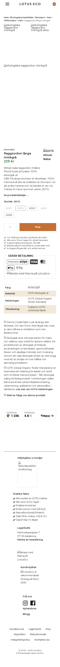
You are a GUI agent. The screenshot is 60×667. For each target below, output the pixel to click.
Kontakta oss (42, 639)
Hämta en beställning (30, 539)
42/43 (44, 208)
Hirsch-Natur (9, 150)
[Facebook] (33, 602)
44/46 (9, 215)
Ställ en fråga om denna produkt (25, 395)
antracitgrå (34, 287)
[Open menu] (7, 4)
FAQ (48, 629)
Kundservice (17, 629)
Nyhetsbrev (29, 608)
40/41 (32, 208)
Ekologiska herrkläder (21, 17)
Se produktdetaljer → (16, 195)
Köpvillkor (19, 634)
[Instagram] (25, 602)
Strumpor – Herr (43, 17)
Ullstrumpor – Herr (13, 20)
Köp (37, 226)
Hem (6, 17)
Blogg (26, 614)
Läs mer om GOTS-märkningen (34, 389)
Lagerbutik (34, 629)
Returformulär (38, 634)
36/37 (9, 208)
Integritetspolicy (20, 639)
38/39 (20, 208)
